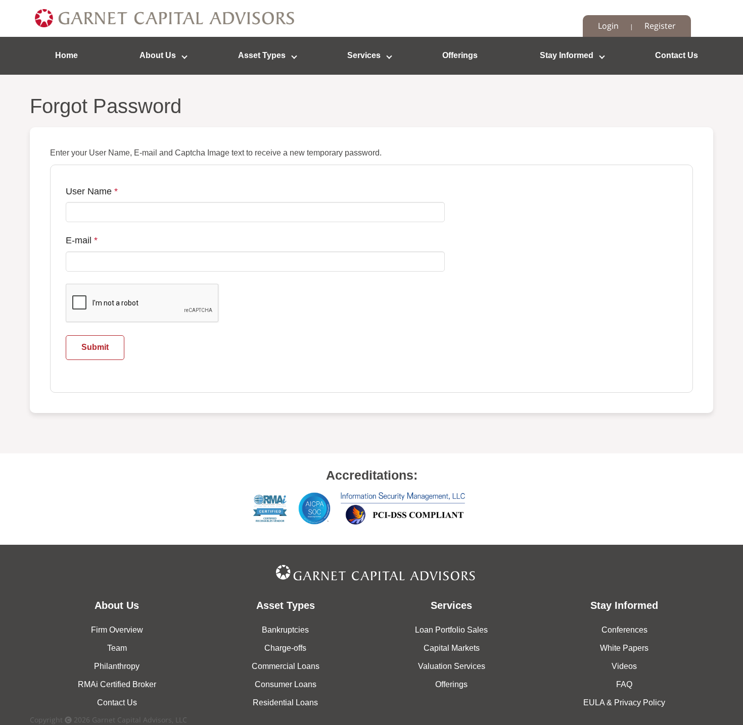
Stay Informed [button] (566, 55)
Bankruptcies (285, 630)
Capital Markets (452, 648)
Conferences (624, 630)
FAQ (624, 684)
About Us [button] (158, 55)
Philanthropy (117, 666)
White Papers (624, 648)
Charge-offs (285, 648)
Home (66, 55)
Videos (624, 666)
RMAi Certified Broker (117, 684)
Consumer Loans (285, 684)
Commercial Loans (285, 666)
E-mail (82, 240)
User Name (92, 191)
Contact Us (676, 55)
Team (117, 648)
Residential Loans (285, 702)
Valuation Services (451, 666)
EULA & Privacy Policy (624, 702)
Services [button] (364, 55)
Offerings (460, 55)
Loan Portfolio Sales (451, 630)
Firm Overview (117, 630)
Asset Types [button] (262, 55)
